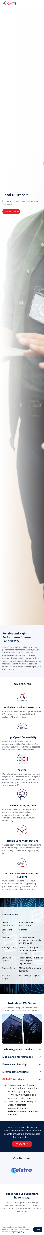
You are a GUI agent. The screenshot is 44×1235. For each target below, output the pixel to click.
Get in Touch (11, 211)
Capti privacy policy (16, 1232)
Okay (38, 1229)
